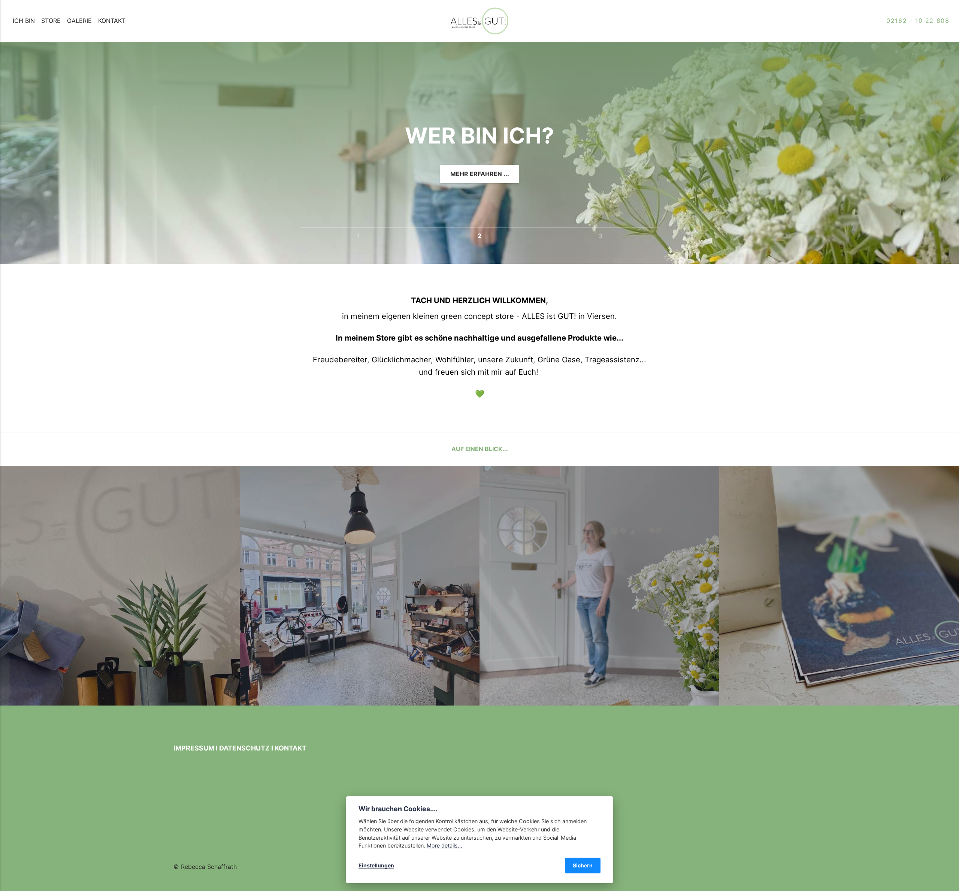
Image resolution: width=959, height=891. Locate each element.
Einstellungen (376, 865)
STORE (51, 20)
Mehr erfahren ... (479, 174)
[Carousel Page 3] (600, 234)
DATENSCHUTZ (244, 748)
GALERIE (79, 20)
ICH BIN (24, 20)
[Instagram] (190, 851)
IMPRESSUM (193, 748)
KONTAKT (111, 20)
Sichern (583, 865)
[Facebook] (179, 851)
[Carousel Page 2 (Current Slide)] (479, 234)
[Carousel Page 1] (358, 234)
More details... (444, 845)
